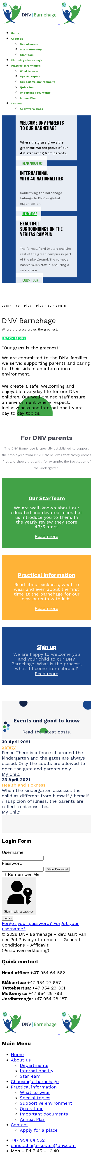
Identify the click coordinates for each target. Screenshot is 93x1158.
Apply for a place (31, 108)
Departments (29, 44)
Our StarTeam (46, 498)
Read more (46, 536)
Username (12, 852)
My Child (11, 774)
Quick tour (27, 87)
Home (15, 33)
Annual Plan (28, 98)
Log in (8, 918)
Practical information (26, 65)
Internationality (31, 49)
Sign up (46, 647)
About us (17, 38)
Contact (16, 103)
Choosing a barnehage (26, 60)
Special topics (30, 76)
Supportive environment (37, 81)
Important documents (35, 92)
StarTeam (27, 54)
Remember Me (24, 874)
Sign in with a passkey (19, 911)
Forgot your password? (27, 923)
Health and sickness (23, 785)
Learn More (14, 338)
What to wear (29, 71)
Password (12, 863)
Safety (9, 747)
